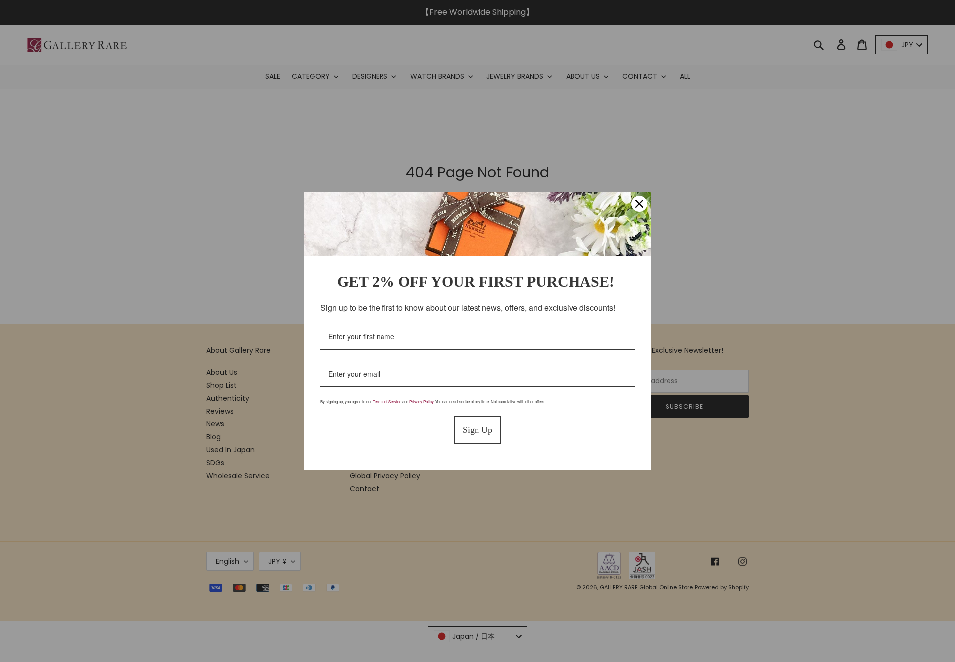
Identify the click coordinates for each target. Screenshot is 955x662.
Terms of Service (387, 401)
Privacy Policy (421, 401)
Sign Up (477, 430)
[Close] (639, 204)
